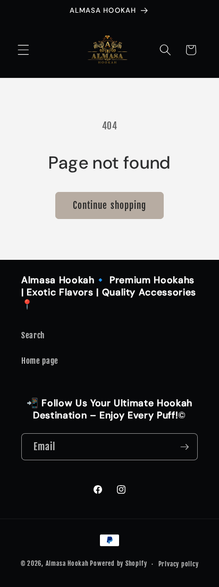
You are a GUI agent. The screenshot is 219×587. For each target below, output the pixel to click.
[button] (23, 50)
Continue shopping (110, 205)
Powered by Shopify (118, 564)
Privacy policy (178, 564)
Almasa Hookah (67, 564)
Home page (39, 360)
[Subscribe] (184, 447)
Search (33, 335)
